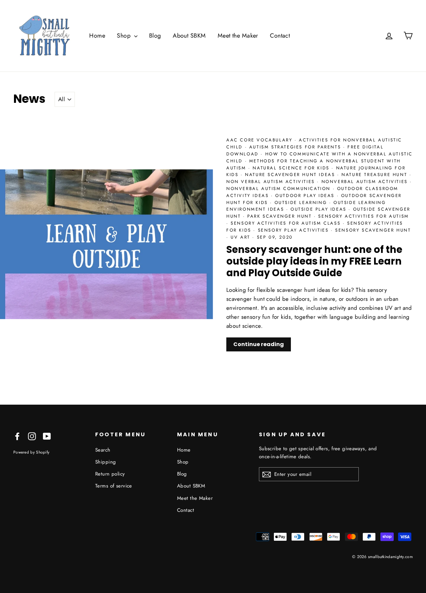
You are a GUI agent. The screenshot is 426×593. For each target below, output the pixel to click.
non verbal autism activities (271, 181)
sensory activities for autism (363, 216)
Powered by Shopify (31, 452)
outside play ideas (319, 209)
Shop (124, 35)
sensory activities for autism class (287, 223)
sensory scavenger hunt (373, 230)
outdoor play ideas (305, 195)
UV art (241, 237)
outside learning (302, 202)
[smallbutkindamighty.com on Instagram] (32, 435)
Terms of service (113, 486)
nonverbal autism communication (279, 188)
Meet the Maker (238, 35)
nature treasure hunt (375, 174)
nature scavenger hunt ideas (291, 174)
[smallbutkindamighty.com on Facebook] (17, 435)
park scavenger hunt (280, 216)
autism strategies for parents (296, 147)
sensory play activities (294, 230)
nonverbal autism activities (365, 181)
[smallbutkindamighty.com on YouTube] (47, 435)
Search (102, 450)
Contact (280, 35)
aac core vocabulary (260, 140)
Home (97, 35)
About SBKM (189, 35)
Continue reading (258, 344)
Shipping (105, 462)
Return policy (110, 474)
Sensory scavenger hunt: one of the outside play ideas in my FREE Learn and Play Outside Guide (314, 261)
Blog (155, 35)
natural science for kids (292, 168)
